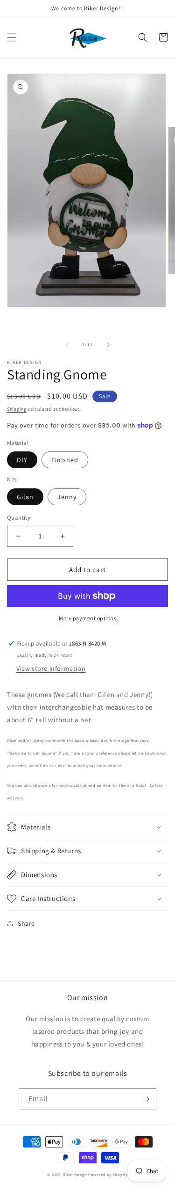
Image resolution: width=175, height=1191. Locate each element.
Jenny (67, 497)
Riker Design (75, 1174)
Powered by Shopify (108, 1174)
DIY (22, 460)
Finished (64, 460)
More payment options (87, 618)
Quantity (18, 518)
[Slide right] (108, 344)
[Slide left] (67, 344)
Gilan (25, 497)
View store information (50, 668)
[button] (11, 37)
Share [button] (26, 923)
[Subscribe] (145, 1099)
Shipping (17, 409)
